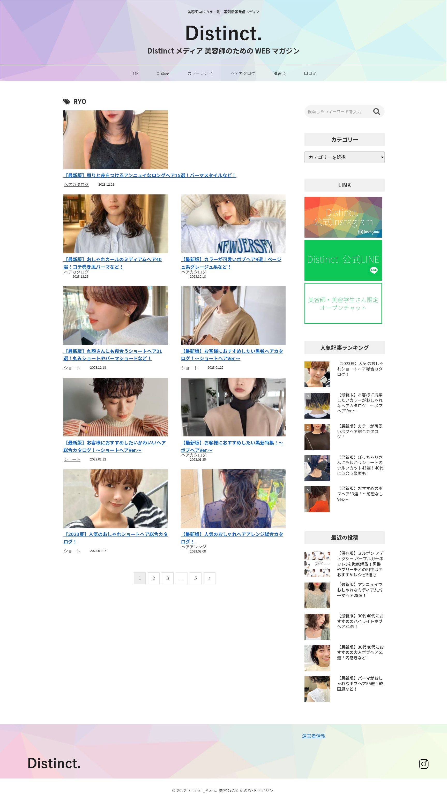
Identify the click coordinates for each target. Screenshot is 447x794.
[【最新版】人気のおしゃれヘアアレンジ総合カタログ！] (233, 499)
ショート (72, 367)
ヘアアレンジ (193, 546)
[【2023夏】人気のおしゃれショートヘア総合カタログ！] (115, 499)
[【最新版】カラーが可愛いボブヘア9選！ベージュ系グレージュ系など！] (233, 224)
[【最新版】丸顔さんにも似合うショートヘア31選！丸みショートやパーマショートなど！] (115, 316)
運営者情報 (313, 735)
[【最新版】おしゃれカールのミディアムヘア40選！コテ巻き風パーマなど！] (115, 224)
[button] (376, 111)
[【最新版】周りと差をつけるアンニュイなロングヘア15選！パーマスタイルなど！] (174, 140)
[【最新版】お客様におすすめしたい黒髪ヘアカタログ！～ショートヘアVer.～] (233, 316)
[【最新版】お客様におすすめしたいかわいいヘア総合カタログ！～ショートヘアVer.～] (115, 408)
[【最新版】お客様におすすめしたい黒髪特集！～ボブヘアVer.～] (233, 408)
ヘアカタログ (76, 184)
